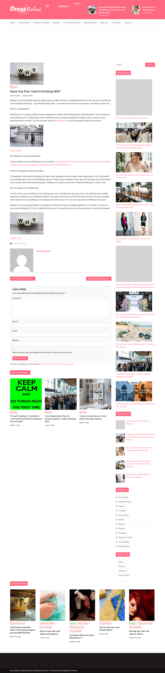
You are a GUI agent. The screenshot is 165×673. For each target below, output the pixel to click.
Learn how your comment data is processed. (57, 364)
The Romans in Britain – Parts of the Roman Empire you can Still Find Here (22, 630)
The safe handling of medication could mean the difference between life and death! (26, 419)
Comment (16, 298)
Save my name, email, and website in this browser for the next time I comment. (42, 352)
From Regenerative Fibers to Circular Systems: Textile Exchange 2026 (60, 419)
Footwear (116, 23)
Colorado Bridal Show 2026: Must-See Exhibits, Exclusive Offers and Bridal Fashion (108, 10)
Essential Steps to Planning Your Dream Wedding (99, 279)
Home (12, 23)
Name (15, 321)
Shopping (122, 533)
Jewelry (128, 23)
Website (15, 340)
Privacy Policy (123, 575)
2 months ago (99, 15)
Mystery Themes (70, 671)
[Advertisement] (82, 44)
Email (15, 331)
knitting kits (61, 121)
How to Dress (123, 515)
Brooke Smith (28, 96)
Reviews (14, 87)
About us (121, 566)
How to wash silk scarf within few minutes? (50, 632)
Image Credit (15, 151)
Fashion (56, 23)
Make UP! (104, 23)
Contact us (122, 571)
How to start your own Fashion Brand (109, 628)
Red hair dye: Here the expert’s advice (139, 632)
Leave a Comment (20, 243)
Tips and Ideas (124, 542)
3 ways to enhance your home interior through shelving (92, 417)
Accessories (24, 23)
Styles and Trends (71, 23)
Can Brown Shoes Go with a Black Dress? (82, 636)
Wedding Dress (90, 23)
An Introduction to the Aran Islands (24, 279)
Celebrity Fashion (41, 23)
